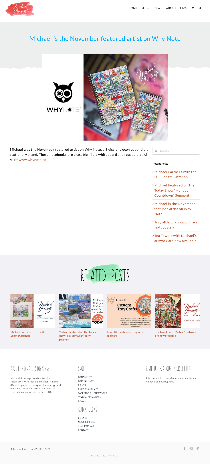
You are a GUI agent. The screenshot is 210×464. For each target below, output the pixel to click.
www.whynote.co (32, 159)
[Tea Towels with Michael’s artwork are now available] (177, 296)
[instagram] (191, 448)
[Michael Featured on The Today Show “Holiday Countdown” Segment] (81, 296)
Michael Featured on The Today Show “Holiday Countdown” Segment (174, 190)
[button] (200, 7)
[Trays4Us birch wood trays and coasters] (129, 296)
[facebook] (184, 448)
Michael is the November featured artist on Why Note (174, 209)
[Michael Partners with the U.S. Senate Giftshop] (32, 296)
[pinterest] (198, 448)
